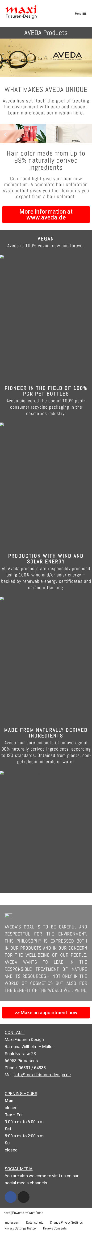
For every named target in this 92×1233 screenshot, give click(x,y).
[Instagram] (23, 1197)
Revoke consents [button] (55, 1228)
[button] (5, 134)
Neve (7, 1212)
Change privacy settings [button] (66, 1222)
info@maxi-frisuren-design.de (42, 1074)
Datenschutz (34, 1222)
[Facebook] (11, 1197)
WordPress (36, 1212)
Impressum (12, 1222)
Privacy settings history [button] (20, 1228)
